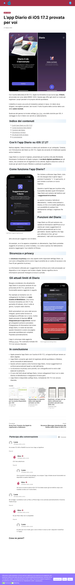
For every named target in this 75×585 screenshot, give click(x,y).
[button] (3, 583)
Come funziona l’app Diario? (21, 128)
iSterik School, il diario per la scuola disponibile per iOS (17, 401)
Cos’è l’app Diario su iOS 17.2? (22, 125)
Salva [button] (64, 579)
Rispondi (11, 451)
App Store (7, 12)
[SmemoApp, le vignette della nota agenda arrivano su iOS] (37, 392)
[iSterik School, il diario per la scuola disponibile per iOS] (18, 392)
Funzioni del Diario (18, 130)
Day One (39, 113)
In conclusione (17, 137)
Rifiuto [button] (70, 579)
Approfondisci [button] (38, 580)
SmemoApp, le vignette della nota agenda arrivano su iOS (36, 401)
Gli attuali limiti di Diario (20, 135)
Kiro (19, 456)
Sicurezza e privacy (19, 132)
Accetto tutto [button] (57, 579)
